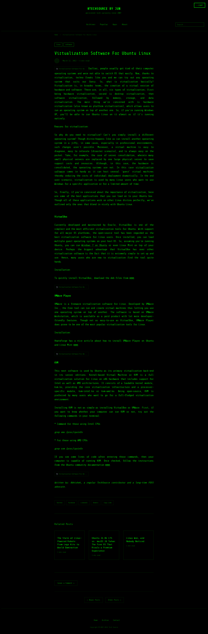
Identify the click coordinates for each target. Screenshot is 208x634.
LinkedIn (84, 503)
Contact (116, 620)
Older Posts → (114, 600)
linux (58, 44)
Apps (115, 24)
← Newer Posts (93, 600)
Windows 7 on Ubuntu (94, 245)
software (68, 44)
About (124, 24)
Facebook (71, 503)
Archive (105, 620)
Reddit (95, 503)
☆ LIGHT (200, 5)
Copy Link (107, 503)
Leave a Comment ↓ (65, 583)
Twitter (60, 503)
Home (56, 35)
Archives (90, 24)
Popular (104, 24)
